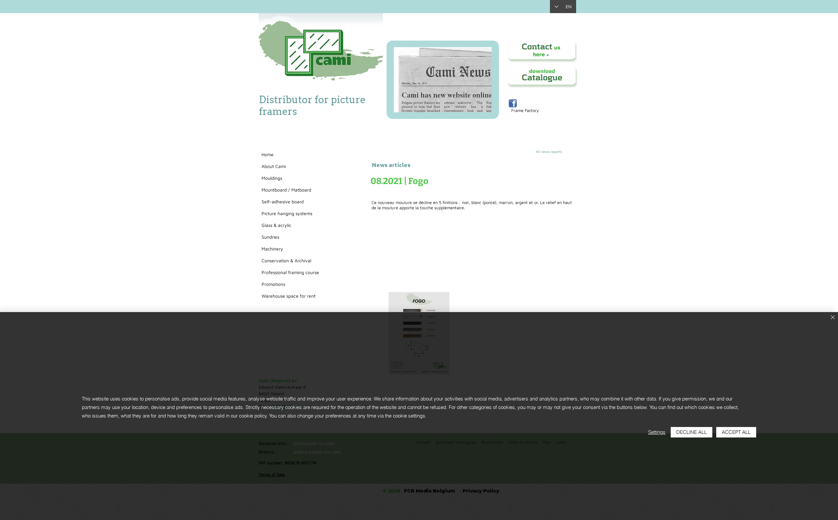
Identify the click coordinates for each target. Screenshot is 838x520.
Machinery (272, 248)
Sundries (270, 237)
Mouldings (272, 178)
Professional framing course (290, 272)
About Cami (274, 166)
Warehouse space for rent (289, 296)
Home (268, 154)
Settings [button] (656, 432)
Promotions (273, 284)
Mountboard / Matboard (286, 190)
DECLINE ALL (691, 432)
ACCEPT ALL (736, 432)
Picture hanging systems (287, 213)
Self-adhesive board (283, 201)
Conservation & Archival (286, 260)
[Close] (833, 317)
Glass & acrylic (276, 225)
